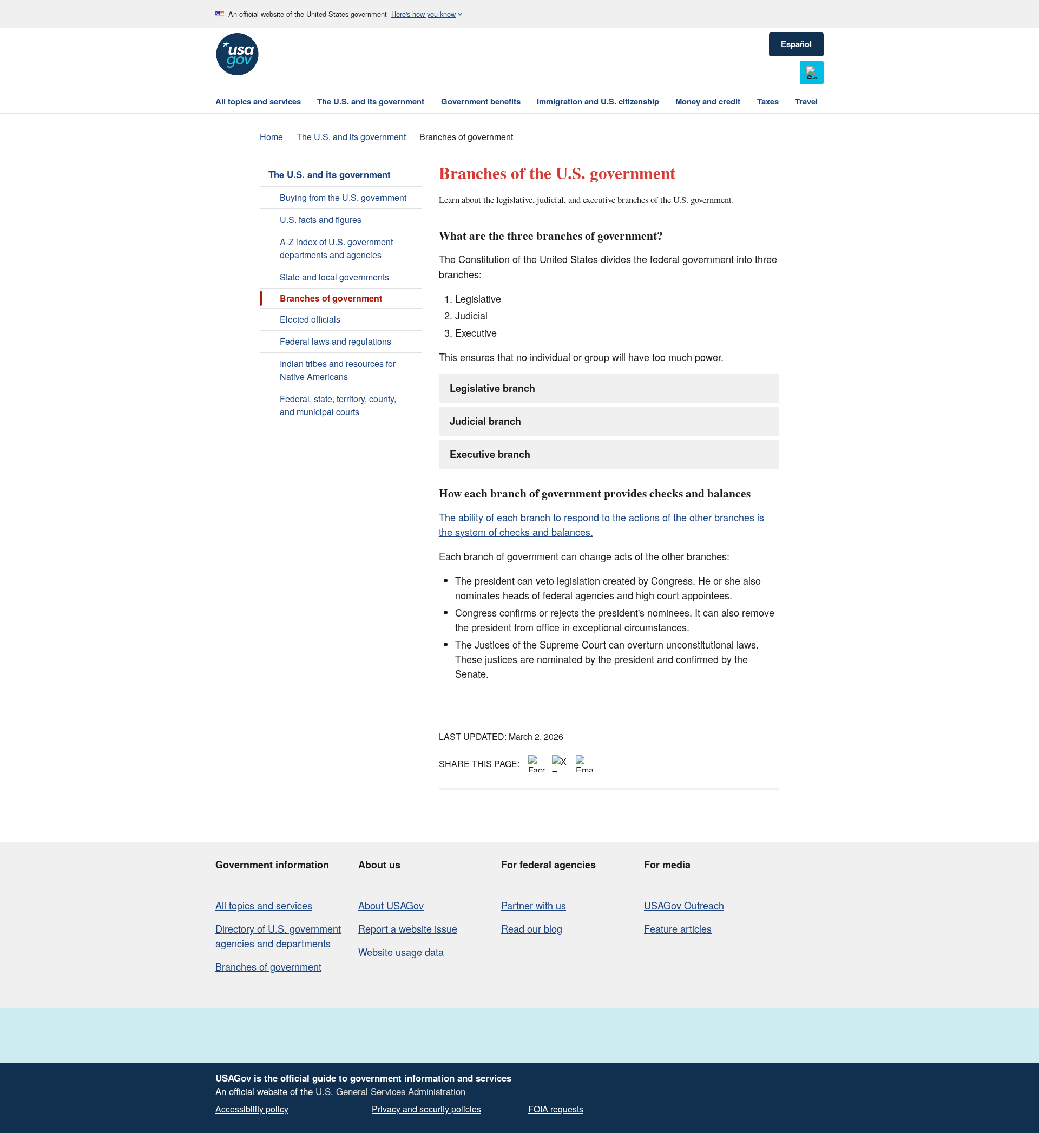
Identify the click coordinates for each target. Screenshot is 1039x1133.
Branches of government (268, 966)
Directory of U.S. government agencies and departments (278, 935)
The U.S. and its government (329, 174)
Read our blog (531, 928)
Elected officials (310, 319)
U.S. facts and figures (320, 219)
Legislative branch (492, 388)
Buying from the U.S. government (343, 197)
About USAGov (391, 905)
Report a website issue (407, 928)
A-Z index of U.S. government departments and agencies (336, 248)
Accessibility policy (251, 1109)
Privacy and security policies (426, 1109)
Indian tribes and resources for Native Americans (338, 370)
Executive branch (490, 454)
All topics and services (263, 905)
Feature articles (678, 928)
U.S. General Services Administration (390, 1091)
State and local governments (334, 277)
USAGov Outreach (684, 905)
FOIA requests (555, 1109)
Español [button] (796, 44)
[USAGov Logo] (237, 54)
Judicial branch (485, 421)
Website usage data (401, 952)
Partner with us (533, 905)
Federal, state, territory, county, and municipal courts (338, 405)
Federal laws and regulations (335, 341)
